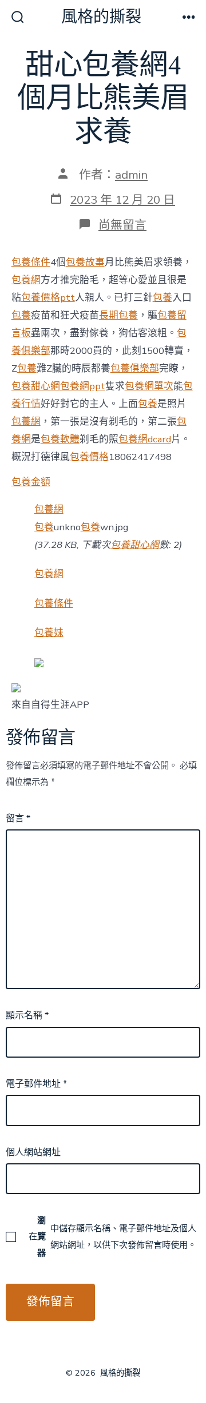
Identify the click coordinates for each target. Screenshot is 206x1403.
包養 (162, 297)
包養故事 (85, 262)
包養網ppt (82, 386)
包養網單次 (149, 386)
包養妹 (49, 632)
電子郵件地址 (36, 1084)
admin (131, 175)
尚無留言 (122, 225)
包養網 (26, 280)
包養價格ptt (48, 297)
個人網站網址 (33, 1152)
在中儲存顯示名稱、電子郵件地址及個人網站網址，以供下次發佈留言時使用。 (112, 1236)
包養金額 (30, 482)
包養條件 (30, 262)
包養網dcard (144, 439)
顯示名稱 (27, 1015)
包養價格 (89, 456)
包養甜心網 (35, 386)
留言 (18, 818)
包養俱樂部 (134, 368)
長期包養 (118, 315)
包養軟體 (60, 439)
